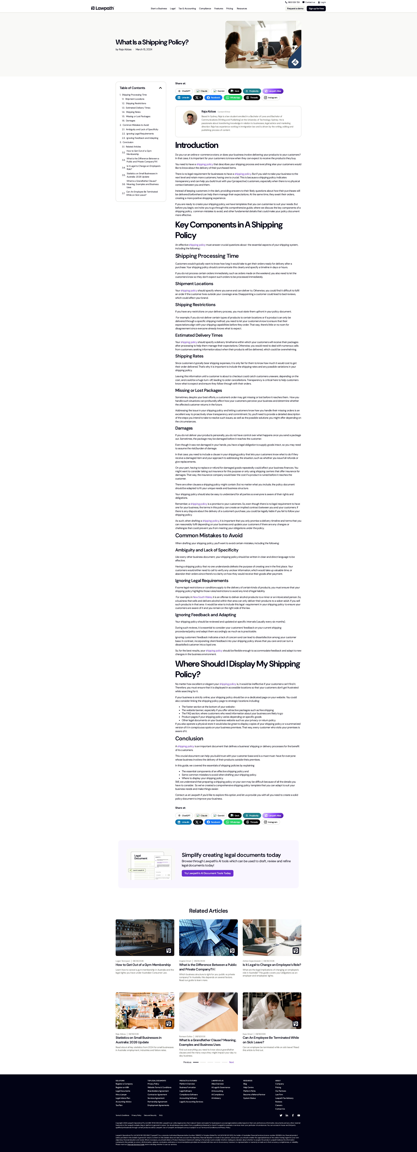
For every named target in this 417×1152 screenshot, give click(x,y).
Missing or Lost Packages (138, 116)
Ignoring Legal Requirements (140, 133)
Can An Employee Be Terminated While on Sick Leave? (142, 193)
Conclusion (128, 142)
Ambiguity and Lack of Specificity (142, 129)
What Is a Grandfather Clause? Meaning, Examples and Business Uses (142, 184)
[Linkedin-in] (286, 1115)
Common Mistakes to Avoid (136, 124)
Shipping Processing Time (134, 94)
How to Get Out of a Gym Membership (139, 152)
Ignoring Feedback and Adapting (142, 138)
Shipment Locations (134, 98)
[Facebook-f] (292, 1115)
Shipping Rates (133, 111)
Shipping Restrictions (136, 103)
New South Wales (202, 597)
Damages (130, 120)
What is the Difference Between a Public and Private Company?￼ (143, 160)
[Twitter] (281, 1115)
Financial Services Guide (135, 1144)
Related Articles (133, 146)
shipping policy (204, 164)
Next (231, 1062)
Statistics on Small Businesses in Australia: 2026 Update (142, 175)
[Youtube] (298, 1115)
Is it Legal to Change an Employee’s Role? (143, 168)
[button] (160, 87)
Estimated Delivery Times (138, 107)
